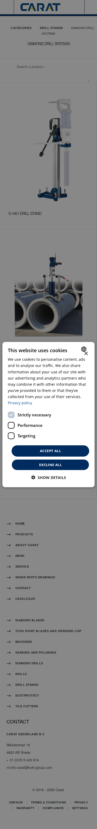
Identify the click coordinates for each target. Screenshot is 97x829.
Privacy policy (20, 402)
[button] (48, 477)
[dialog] (48, 414)
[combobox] (84, 349)
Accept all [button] (50, 450)
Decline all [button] (50, 464)
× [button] (86, 354)
